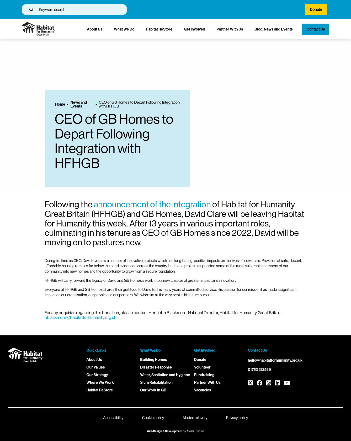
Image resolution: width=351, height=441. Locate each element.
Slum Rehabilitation (156, 382)
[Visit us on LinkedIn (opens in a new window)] (277, 383)
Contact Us (316, 29)
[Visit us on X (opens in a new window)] (250, 383)
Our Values (95, 367)
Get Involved (194, 29)
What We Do (124, 29)
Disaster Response (156, 367)
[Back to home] (38, 34)
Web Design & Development (164, 431)
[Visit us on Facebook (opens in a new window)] (259, 383)
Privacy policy (237, 417)
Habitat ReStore (159, 29)
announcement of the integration (152, 204)
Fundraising (204, 375)
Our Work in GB (153, 390)
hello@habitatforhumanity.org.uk (275, 360)
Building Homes (153, 359)
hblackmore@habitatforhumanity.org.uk (80, 317)
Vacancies (202, 390)
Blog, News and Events (274, 29)
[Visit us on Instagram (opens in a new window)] (268, 383)
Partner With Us (230, 29)
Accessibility (113, 417)
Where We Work (100, 382)
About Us (94, 29)
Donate (316, 9)
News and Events (78, 104)
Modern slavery (195, 417)
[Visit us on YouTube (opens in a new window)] (287, 383)
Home (60, 104)
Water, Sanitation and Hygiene (165, 375)
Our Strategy (97, 375)
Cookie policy (153, 417)
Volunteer (202, 367)
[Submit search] (31, 9)
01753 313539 (259, 369)
